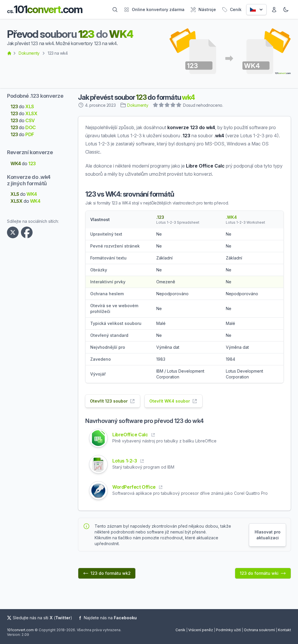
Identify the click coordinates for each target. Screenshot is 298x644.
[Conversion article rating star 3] (167, 105)
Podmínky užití (228, 630)
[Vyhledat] (115, 9)
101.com (44, 9)
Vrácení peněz (200, 630)
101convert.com (20, 630)
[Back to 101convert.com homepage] (9, 53)
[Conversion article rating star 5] (179, 105)
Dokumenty (29, 53)
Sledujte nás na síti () (42, 617)
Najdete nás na (110, 617)
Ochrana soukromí (259, 630)
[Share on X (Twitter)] (14, 232)
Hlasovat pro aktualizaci (268, 534)
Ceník (180, 630)
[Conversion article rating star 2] (161, 105)
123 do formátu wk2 (111, 573)
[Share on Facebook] (28, 232)
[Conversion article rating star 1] (156, 105)
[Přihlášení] (274, 9)
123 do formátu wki (259, 573)
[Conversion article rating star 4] (173, 105)
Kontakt (284, 630)
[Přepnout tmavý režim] (286, 9)
